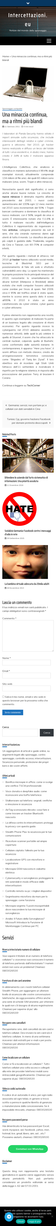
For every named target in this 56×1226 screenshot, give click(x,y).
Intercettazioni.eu (28, 19)
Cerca (5, 727)
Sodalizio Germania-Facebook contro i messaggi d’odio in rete (28, 532)
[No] (52, 1216)
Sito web (7, 683)
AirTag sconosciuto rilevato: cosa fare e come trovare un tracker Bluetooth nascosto (27, 813)
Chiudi (20, 1221)
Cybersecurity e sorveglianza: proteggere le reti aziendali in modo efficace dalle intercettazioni (29, 881)
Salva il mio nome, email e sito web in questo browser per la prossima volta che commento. (25, 700)
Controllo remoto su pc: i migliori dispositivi (28, 890)
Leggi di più (34, 1221)
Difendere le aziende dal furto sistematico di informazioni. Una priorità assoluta (26, 479)
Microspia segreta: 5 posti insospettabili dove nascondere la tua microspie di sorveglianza (27, 909)
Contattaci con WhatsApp (29, 1149)
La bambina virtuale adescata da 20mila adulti (27, 584)
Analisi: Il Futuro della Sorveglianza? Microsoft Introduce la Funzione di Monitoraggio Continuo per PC (25, 922)
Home (5, 56)
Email (6, 670)
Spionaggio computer (12, 108)
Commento (9, 618)
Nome (6, 658)
